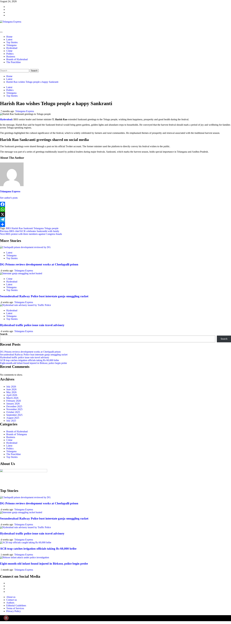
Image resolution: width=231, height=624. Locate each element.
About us (10, 597)
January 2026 (13, 403)
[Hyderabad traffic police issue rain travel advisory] (25, 305)
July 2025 (11, 420)
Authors (10, 602)
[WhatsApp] (115, 209)
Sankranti (28, 228)
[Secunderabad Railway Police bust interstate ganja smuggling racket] (21, 273)
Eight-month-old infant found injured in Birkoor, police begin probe (33, 363)
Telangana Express (24, 111)
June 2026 (11, 389)
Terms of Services (15, 608)
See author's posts (9, 197)
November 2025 (14, 409)
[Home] (1, 28)
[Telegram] (115, 219)
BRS (8, 228)
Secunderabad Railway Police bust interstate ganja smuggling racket (44, 296)
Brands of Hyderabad (17, 59)
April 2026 (11, 395)
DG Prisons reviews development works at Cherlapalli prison (39, 264)
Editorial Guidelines (16, 605)
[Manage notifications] (6, 617)
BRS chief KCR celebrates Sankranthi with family (29, 231)
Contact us (11, 599)
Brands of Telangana (16, 434)
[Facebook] (115, 204)
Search (3, 334)
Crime (9, 50)
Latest (9, 39)
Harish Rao (17, 228)
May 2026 (11, 392)
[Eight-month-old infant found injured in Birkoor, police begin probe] (24, 557)
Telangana (11, 45)
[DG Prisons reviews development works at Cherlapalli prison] (25, 247)
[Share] (115, 224)
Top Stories (12, 42)
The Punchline (13, 62)
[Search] (1, 67)
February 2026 (13, 400)
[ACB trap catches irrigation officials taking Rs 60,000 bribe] (25, 542)
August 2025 (12, 417)
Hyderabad (11, 48)
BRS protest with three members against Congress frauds (31, 234)
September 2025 (14, 415)
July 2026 (11, 386)
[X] (115, 214)
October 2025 (13, 412)
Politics (10, 53)
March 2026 (12, 398)
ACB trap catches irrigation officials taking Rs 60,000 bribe (29, 360)
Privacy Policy (13, 611)
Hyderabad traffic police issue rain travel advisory (32, 325)
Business (10, 56)
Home (9, 36)
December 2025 (14, 406)
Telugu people (51, 228)
